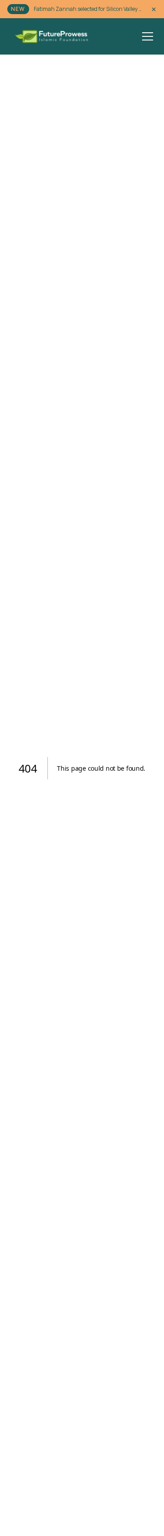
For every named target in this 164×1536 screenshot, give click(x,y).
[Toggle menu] (147, 36)
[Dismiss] (154, 9)
